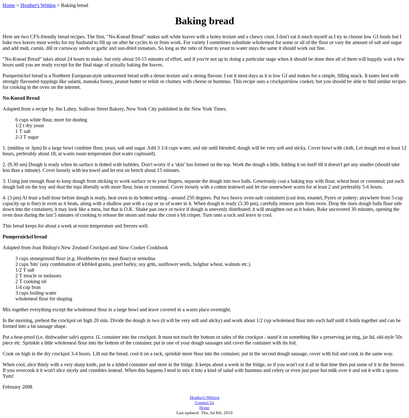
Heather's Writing (38, 5)
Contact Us (204, 402)
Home (9, 5)
